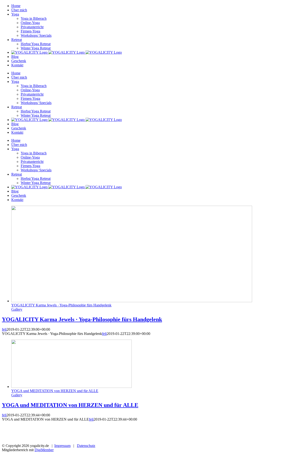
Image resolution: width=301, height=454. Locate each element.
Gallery (16, 309)
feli (4, 329)
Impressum (62, 446)
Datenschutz (86, 446)
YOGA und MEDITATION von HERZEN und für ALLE (54, 391)
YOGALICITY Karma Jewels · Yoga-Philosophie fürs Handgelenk (61, 305)
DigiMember (44, 450)
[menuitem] (15, 6)
